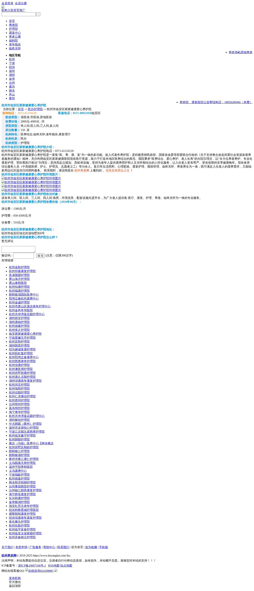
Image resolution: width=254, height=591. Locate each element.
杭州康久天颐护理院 (22, 376)
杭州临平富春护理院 (22, 529)
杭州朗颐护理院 (19, 439)
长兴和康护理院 (19, 498)
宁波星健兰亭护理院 (22, 337)
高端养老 (247, 52)
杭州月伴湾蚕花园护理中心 (27, 314)
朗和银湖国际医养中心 (24, 294)
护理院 (13, 28)
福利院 (13, 40)
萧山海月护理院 (19, 278)
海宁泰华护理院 (19, 412)
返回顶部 (15, 585)
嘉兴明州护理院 (19, 408)
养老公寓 (15, 36)
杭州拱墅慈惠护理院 (22, 372)
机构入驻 (7, 10)
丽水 (12, 90)
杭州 (12, 59)
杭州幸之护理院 (19, 329)
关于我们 (7, 547)
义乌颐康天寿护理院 (22, 462)
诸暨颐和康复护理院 (22, 513)
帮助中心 (49, 547)
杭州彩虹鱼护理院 (21, 353)
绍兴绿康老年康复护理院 (25, 517)
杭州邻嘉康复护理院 (22, 271)
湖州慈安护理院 (19, 318)
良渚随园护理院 (19, 275)
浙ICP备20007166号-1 (32, 565)
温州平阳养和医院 (21, 466)
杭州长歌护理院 (19, 525)
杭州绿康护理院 (19, 365)
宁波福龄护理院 (19, 474)
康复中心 (15, 32)
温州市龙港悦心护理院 (24, 427)
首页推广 (19, 10)
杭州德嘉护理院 (19, 325)
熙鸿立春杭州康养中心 (24, 298)
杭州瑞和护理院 (19, 388)
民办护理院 (35, 109)
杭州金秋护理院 (19, 267)
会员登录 (7, 3)
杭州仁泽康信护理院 (22, 396)
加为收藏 (91, 547)
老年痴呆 (15, 44)
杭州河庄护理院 (19, 384)
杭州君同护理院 (19, 400)
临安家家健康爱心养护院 (25, 333)
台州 (12, 82)
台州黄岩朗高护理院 (22, 486)
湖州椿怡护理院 (19, 419)
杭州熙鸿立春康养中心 (24, 357)
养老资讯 (235, 52)
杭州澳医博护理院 (21, 369)
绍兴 (12, 67)
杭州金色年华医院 (21, 310)
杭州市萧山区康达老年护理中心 (30, 306)
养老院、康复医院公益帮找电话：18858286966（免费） (216, 102)
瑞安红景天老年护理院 (24, 506)
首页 (12, 21)
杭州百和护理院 (19, 341)
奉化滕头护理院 (19, 521)
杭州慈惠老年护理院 (22, 361)
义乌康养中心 (18, 470)
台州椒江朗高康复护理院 (25, 490)
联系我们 (63, 547)
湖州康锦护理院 (19, 322)
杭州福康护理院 (19, 290)
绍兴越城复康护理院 (22, 349)
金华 (12, 78)
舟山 (12, 94)
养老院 (13, 24)
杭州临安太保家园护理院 (25, 533)
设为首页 (77, 547)
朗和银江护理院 (19, 451)
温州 (12, 71)
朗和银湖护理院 (19, 455)
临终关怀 (15, 48)
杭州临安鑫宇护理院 (22, 435)
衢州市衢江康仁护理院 (24, 459)
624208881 (47, 570)
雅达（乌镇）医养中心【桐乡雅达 (31, 443)
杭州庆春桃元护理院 (22, 537)
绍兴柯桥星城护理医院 (24, 509)
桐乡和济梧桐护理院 (22, 482)
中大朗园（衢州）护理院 (25, 423)
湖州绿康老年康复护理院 (25, 380)
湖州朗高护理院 (19, 345)
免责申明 (21, 547)
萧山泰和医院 (18, 282)
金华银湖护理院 (19, 502)
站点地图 (66, 565)
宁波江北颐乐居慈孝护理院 (27, 431)
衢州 (12, 98)
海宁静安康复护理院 (22, 494)
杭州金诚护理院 (19, 302)
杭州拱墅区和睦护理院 (24, 447)
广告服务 (35, 547)
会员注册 (21, 3)
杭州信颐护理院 (19, 392)
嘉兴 (12, 86)
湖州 (12, 74)
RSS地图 (54, 565)
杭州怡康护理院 (19, 286)
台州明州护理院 (19, 404)
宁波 (12, 63)
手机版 (103, 547)
